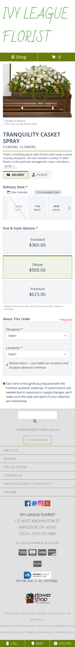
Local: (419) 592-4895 (37, 533)
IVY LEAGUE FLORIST (35, 26)
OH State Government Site (56, 626)
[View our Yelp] (47, 505)
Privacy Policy (11, 632)
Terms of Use (64, 632)
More (8, 166)
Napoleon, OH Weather (16, 626)
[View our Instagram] (41, 505)
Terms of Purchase (38, 632)
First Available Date (48, 192)
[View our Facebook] (28, 505)
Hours (64, 643)
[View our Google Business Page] (34, 505)
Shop (21, 57)
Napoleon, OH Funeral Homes (25, 613)
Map (39, 643)
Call (14, 643)
